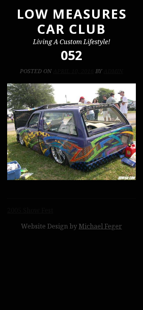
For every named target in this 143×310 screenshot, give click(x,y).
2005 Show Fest (30, 210)
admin (113, 71)
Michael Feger (100, 226)
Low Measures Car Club (72, 21)
